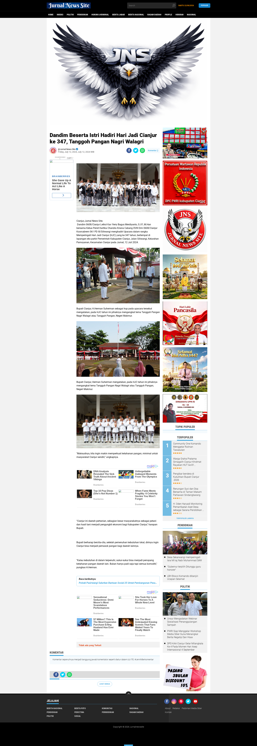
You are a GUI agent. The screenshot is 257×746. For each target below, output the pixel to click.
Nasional (191, 14)
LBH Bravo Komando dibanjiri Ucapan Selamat (182, 578)
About (168, 708)
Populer (204, 5)
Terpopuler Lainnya (185, 518)
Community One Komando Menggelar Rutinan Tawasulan (187, 446)
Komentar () (153, 150)
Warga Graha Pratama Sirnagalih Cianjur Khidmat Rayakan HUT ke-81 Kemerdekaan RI (187, 462)
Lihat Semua (104, 684)
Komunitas (107, 708)
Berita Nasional (136, 14)
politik (70, 14)
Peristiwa (79, 712)
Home (50, 14)
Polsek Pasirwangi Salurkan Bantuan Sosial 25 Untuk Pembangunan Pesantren (118, 582)
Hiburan (179, 14)
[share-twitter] (135, 150)
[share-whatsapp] (142, 150)
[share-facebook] (129, 150)
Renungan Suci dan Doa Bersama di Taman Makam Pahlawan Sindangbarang (187, 491)
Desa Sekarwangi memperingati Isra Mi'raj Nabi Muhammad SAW (184, 559)
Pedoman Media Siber (192, 708)
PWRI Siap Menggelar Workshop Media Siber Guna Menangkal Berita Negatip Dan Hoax (184, 634)
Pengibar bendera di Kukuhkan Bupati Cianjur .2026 (186, 476)
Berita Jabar (118, 14)
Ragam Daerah (154, 14)
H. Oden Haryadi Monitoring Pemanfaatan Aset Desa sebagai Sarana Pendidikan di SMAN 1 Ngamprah (188, 507)
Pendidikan (82, 14)
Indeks (60, 14)
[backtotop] (128, 694)
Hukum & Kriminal (100, 14)
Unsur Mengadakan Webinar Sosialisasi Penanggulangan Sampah (182, 621)
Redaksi (176, 708)
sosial (77, 716)
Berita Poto (80, 708)
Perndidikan (108, 712)
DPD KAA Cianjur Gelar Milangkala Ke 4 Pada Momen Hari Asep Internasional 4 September (185, 646)
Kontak (168, 712)
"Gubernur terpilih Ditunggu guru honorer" (184, 568)
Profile (168, 14)
